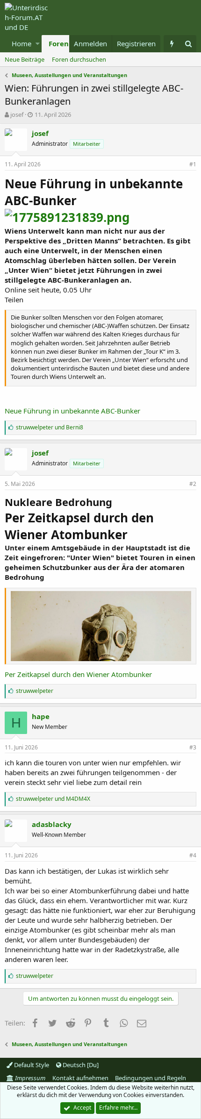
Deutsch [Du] (80, 1065)
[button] (37, 43)
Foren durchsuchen (79, 59)
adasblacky (52, 824)
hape (41, 716)
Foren (59, 43)
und (49, 427)
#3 (192, 747)
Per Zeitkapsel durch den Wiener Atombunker (78, 674)
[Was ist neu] (172, 43)
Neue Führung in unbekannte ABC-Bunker (72, 410)
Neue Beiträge (24, 59)
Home (21, 43)
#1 (192, 164)
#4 (192, 855)
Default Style (31, 1065)
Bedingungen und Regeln (150, 1078)
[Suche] (188, 43)
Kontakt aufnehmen (80, 1078)
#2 (192, 484)
